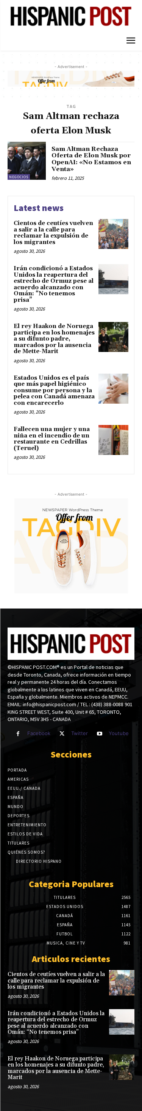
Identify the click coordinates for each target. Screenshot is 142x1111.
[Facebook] (18, 734)
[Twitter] (62, 734)
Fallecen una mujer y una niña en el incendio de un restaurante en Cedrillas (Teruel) (52, 439)
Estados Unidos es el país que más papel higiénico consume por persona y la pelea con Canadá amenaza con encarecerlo (54, 390)
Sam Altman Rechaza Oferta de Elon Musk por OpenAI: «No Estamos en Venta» (91, 159)
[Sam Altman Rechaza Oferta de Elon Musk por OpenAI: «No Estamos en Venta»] (27, 161)
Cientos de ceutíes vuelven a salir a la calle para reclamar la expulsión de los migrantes (53, 233)
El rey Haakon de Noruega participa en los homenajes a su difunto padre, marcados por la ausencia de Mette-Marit (54, 339)
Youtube (119, 733)
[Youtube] (99, 734)
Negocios (18, 176)
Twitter (79, 733)
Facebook (38, 733)
